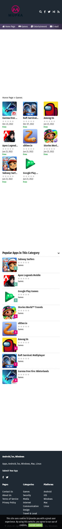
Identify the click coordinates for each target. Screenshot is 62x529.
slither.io (27, 145)
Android (48, 491)
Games (24, 26)
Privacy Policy (9, 502)
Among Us (49, 117)
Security (27, 495)
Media (26, 498)
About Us (6, 495)
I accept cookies (35, 525)
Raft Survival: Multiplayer (31, 117)
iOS (45, 495)
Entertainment (40, 26)
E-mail (55, 26)
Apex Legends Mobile (10, 145)
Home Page (10, 26)
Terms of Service (10, 498)
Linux (46, 506)
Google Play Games (31, 172)
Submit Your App (10, 470)
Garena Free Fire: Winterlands (10, 117)
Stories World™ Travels (52, 145)
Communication (31, 506)
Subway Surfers (10, 172)
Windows (48, 498)
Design (26, 509)
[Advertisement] (31, 63)
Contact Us (7, 491)
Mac (46, 502)
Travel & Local (30, 513)
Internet (27, 502)
